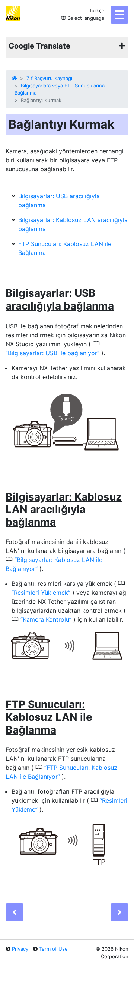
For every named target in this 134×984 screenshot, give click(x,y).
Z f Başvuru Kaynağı (49, 78)
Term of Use (53, 949)
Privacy (20, 949)
